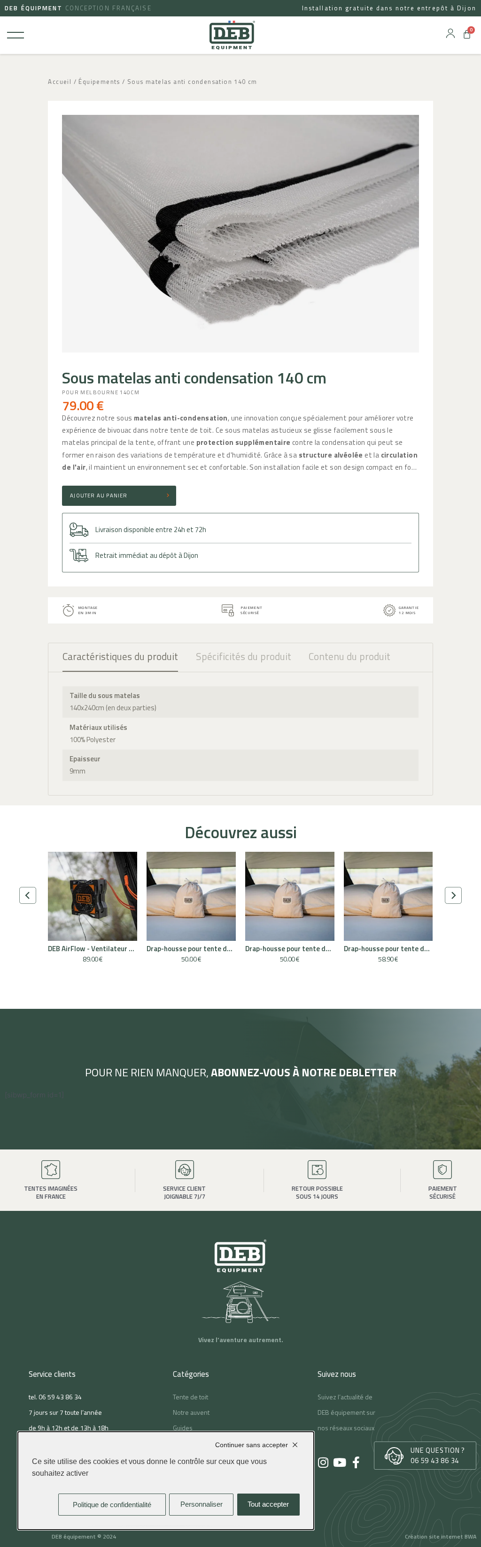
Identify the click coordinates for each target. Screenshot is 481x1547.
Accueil (59, 81)
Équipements (99, 81)
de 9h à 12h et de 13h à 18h (69, 1428)
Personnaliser (201, 1504)
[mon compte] (450, 33)
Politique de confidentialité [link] (112, 1505)
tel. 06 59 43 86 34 (55, 1397)
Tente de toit (190, 1397)
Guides (183, 1428)
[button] (27, 895)
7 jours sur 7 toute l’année (65, 1412)
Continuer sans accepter (251, 1445)
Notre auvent (191, 1412)
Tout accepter (268, 1504)
